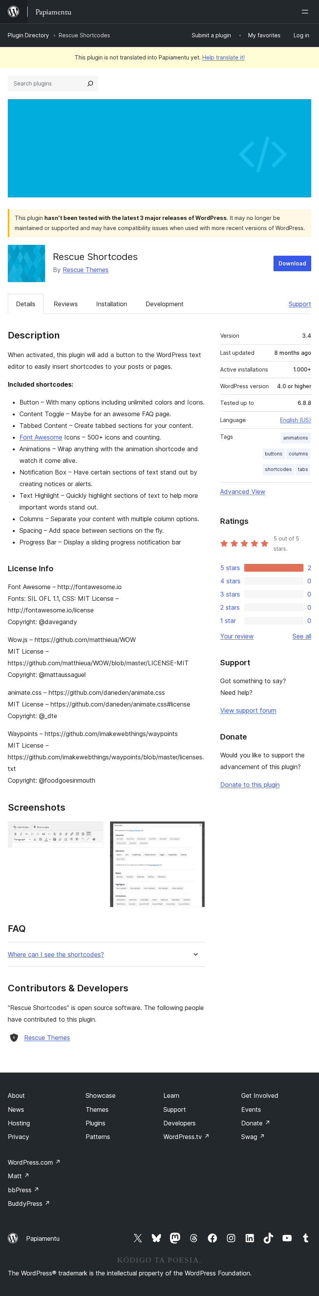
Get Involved (260, 1095)
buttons (273, 454)
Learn (171, 1095)
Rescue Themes (86, 270)
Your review (237, 636)
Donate (255, 1123)
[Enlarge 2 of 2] (194, 832)
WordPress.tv (186, 1137)
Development (164, 304)
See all (302, 636)
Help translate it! (223, 57)
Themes (97, 1109)
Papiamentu (43, 1238)
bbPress (23, 1190)
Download (292, 263)
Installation (111, 304)
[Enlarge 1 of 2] (93, 832)
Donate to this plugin (250, 784)
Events (251, 1109)
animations (295, 438)
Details (25, 304)
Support (300, 304)
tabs (303, 469)
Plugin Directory (28, 35)
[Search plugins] (90, 83)
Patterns (98, 1137)
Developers (179, 1123)
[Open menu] (306, 11)
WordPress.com (34, 1162)
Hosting (19, 1123)
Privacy (18, 1137)
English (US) (295, 420)
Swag (253, 1137)
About (16, 1095)
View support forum (248, 710)
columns (298, 454)
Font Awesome (40, 437)
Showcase (101, 1095)
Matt (19, 1176)
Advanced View (242, 491)
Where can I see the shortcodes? (56, 954)
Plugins (95, 1123)
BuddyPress (29, 1203)
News (16, 1109)
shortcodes (278, 469)
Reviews (66, 304)
